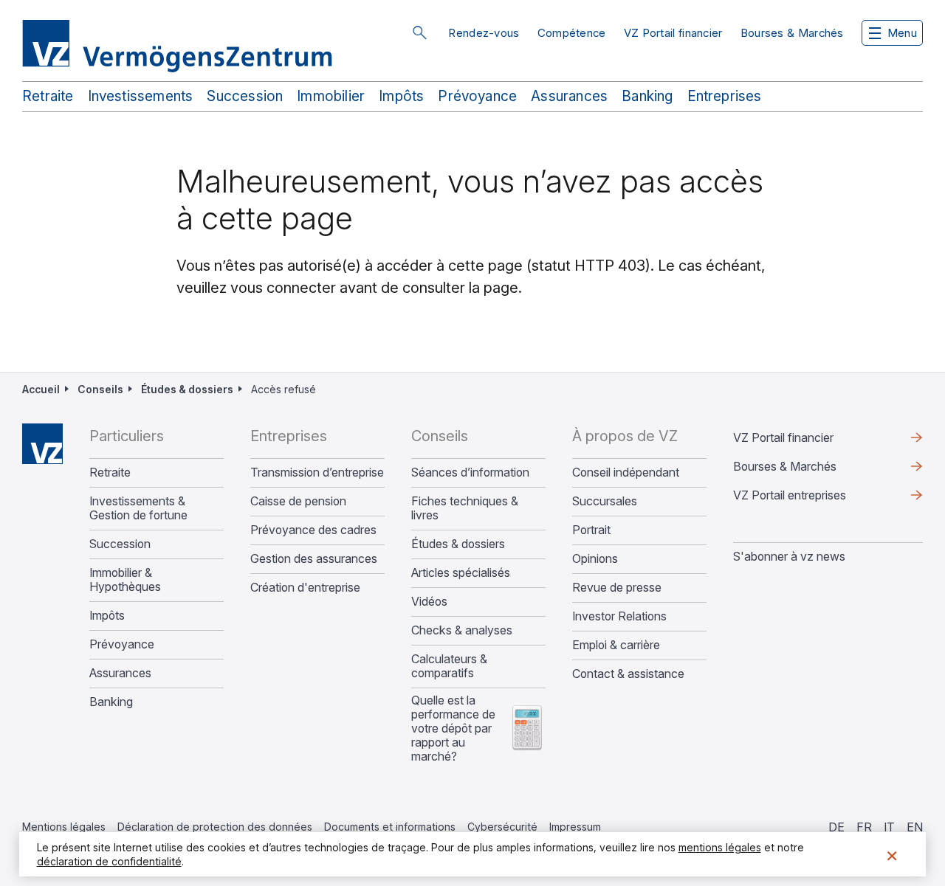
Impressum (575, 826)
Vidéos (429, 602)
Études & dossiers (187, 389)
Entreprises (724, 96)
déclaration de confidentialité (109, 861)
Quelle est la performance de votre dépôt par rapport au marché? (453, 728)
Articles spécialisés (460, 573)
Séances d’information (470, 473)
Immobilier (331, 96)
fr (864, 827)
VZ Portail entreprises (813, 499)
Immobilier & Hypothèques (125, 580)
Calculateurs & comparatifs (449, 666)
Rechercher (419, 32)
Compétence (571, 33)
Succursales (604, 501)
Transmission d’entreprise (317, 473)
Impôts (401, 96)
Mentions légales (64, 826)
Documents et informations (390, 826)
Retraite (48, 96)
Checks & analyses (461, 630)
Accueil (41, 389)
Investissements (140, 96)
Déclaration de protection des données (214, 826)
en (915, 827)
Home (42, 443)
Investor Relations (619, 616)
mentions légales (719, 847)
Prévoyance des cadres (313, 530)
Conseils (100, 389)
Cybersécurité (502, 826)
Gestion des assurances (313, 559)
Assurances (569, 96)
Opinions (595, 559)
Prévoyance (477, 96)
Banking (647, 96)
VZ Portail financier (673, 33)
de (836, 827)
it (889, 827)
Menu (902, 33)
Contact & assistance (628, 674)
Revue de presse (617, 588)
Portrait (591, 530)
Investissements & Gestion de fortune (138, 508)
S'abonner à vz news (789, 556)
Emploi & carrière (616, 645)
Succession (245, 96)
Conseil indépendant (625, 473)
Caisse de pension (298, 501)
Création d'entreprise (305, 588)
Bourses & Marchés (792, 33)
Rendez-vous (483, 33)
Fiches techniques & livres (464, 508)
